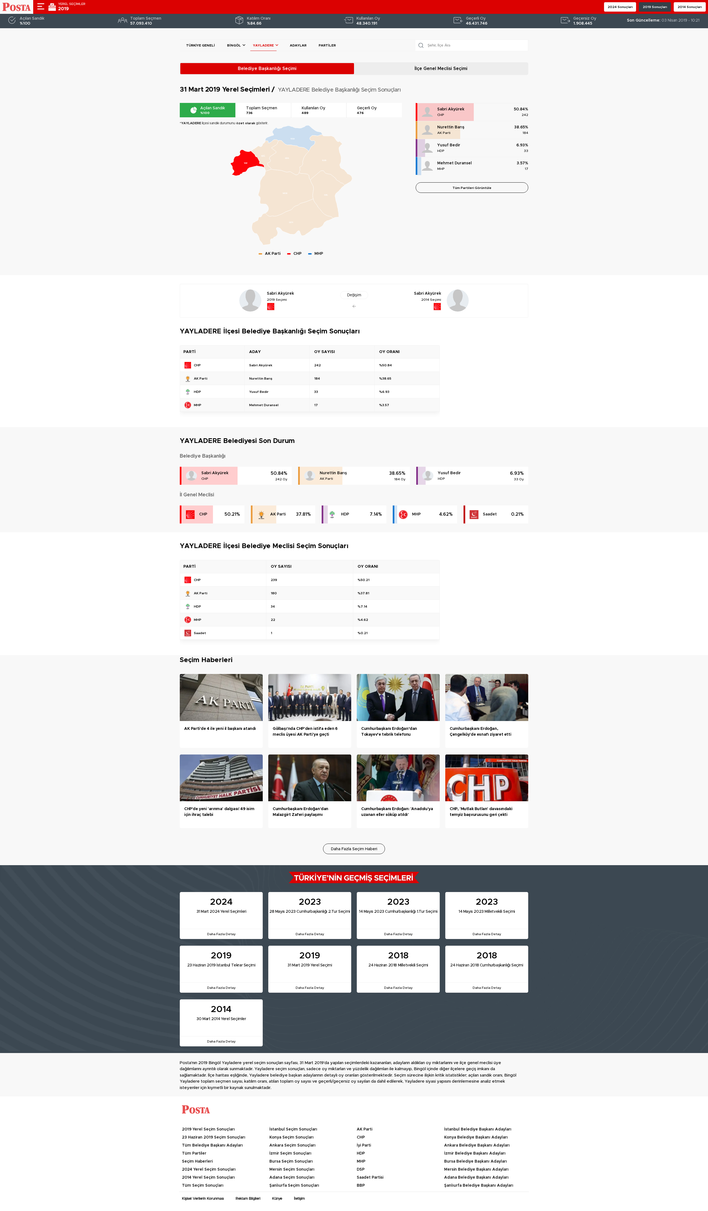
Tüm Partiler (194, 1153)
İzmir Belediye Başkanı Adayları (475, 1153)
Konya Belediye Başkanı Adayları (476, 1137)
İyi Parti (364, 1145)
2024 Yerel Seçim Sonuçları (209, 1169)
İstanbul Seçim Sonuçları (293, 1129)
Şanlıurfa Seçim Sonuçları (294, 1185)
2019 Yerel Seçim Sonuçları (208, 1129)
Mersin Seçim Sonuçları (291, 1169)
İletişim (299, 1198)
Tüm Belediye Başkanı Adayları (212, 1145)
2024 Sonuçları (620, 7)
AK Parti (444, 132)
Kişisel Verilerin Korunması (203, 1198)
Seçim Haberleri (197, 1161)
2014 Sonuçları (690, 7)
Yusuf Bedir (448, 145)
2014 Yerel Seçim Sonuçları (208, 1177)
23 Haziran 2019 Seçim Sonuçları (213, 1137)
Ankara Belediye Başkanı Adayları (477, 1145)
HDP (440, 150)
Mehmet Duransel (454, 163)
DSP (361, 1169)
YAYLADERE (263, 45)
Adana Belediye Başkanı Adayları (476, 1177)
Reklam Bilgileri (248, 1198)
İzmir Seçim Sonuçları (290, 1153)
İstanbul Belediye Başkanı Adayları (477, 1129)
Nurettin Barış (450, 127)
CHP (440, 114)
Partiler (327, 45)
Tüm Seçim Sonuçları (202, 1185)
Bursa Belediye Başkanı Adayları (475, 1161)
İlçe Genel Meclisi (441, 68)
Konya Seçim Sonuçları (291, 1137)
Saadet (490, 514)
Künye (277, 1198)
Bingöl (234, 45)
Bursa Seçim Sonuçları (291, 1161)
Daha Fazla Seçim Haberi (354, 849)
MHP (441, 168)
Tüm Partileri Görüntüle (471, 188)
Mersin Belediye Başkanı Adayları (476, 1169)
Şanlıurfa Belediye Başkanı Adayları (478, 1185)
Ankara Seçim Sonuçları (292, 1145)
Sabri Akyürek (450, 109)
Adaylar (298, 45)
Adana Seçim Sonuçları (291, 1177)
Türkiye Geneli (200, 45)
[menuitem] (265, 156)
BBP (361, 1185)
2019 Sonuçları (655, 7)
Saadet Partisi (370, 1177)
